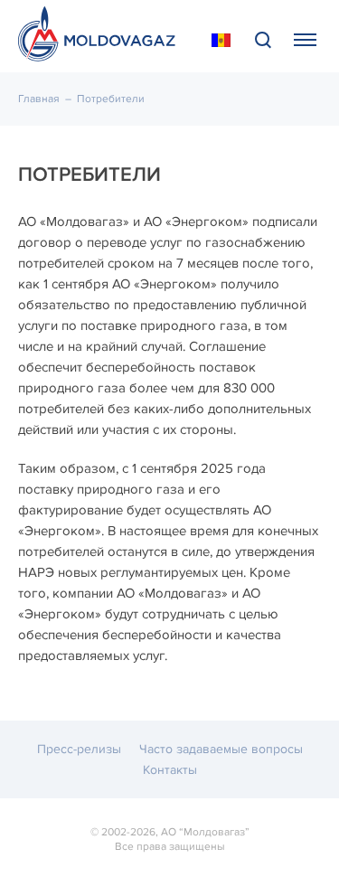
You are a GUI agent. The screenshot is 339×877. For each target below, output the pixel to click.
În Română (221, 41)
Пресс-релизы (79, 749)
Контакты (170, 770)
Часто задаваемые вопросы (221, 749)
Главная (39, 99)
